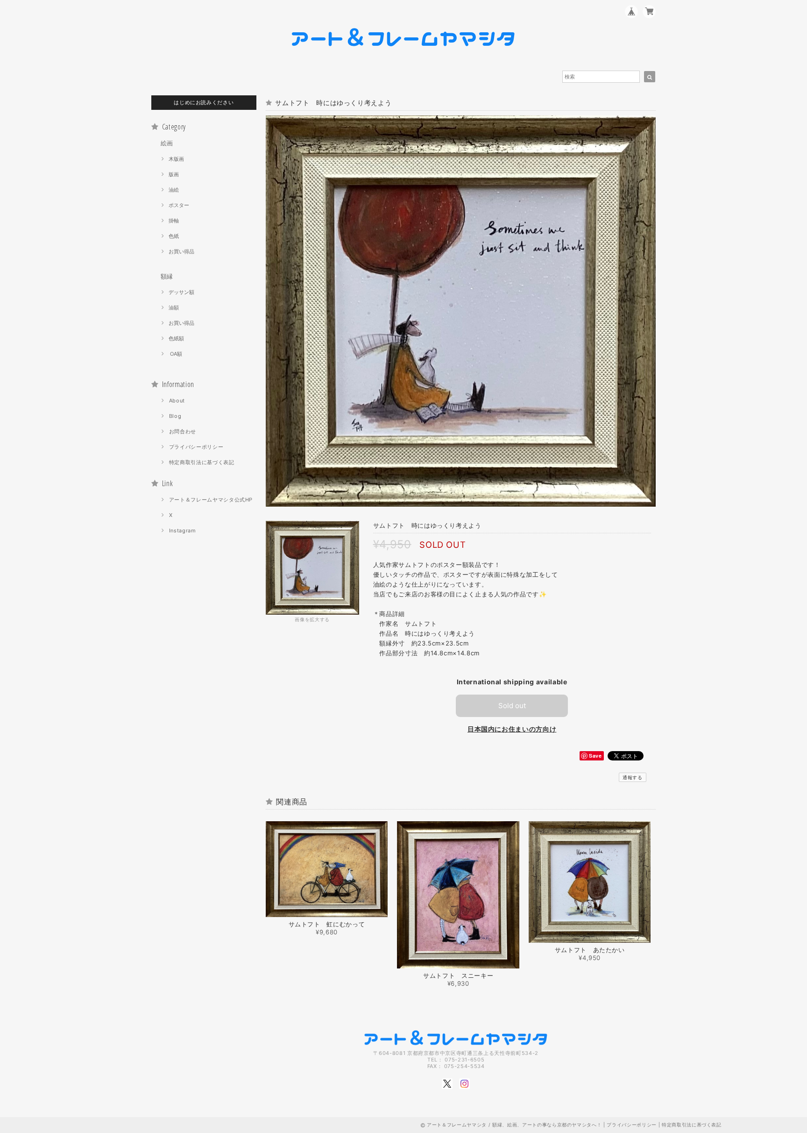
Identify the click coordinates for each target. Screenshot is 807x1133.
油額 (174, 307)
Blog (175, 416)
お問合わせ (182, 431)
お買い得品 (181, 251)
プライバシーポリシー (196, 447)
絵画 (167, 143)
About (177, 400)
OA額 (175, 354)
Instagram (182, 530)
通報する (633, 777)
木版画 (176, 159)
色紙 (174, 236)
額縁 (167, 276)
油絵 (174, 189)
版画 (174, 174)
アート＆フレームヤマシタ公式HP (211, 499)
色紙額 (176, 338)
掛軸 (174, 220)
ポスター (179, 205)
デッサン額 (181, 292)
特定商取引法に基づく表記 (201, 462)
